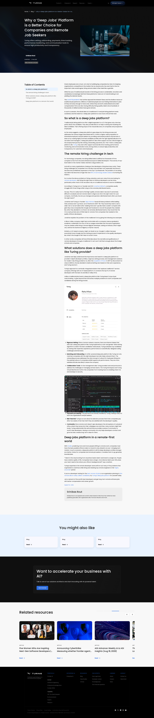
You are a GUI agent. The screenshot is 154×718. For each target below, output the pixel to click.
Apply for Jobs (69, 485)
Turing (75, 145)
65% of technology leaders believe (101, 173)
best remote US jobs (93, 473)
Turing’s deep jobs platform (101, 475)
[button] (133, 640)
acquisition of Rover (100, 261)
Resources (81, 3)
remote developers (70, 180)
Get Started (42, 588)
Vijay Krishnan (89, 202)
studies (70, 446)
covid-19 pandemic (73, 100)
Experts (89, 3)
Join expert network (117, 3)
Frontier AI (58, 3)
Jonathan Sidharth (100, 186)
